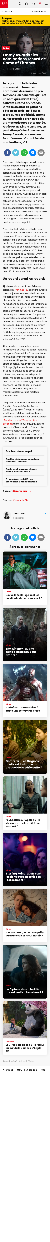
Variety (17, 500)
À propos (31, 1070)
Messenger (32, 152)
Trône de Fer (21, 289)
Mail (41, 152)
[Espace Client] (40, 4)
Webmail (33, 4)
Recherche (20, 4)
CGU (19, 1070)
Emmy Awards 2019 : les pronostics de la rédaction (21, 480)
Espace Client (40, 4)
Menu (46, 4)
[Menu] (46, 4)
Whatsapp (24, 152)
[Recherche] (20, 4)
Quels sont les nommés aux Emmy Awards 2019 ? (22, 470)
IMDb (25, 500)
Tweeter (15, 152)
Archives (8, 1070)
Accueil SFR (4, 4)
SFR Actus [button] (7, 11)
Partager (7, 152)
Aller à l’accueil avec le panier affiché (26, 4)
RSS (43, 1070)
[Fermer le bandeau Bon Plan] (47, 20)
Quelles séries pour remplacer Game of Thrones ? (23, 460)
